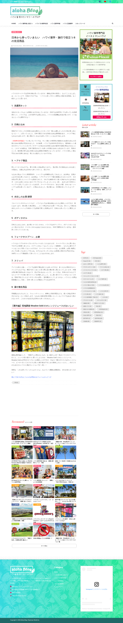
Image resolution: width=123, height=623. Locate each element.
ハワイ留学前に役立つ (26, 23)
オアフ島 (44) (105, 270)
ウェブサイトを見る (96, 76)
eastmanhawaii (97, 608)
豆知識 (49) (86, 321)
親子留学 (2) (86, 318)
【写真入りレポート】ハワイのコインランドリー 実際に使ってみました (22, 501)
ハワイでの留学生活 (41, 23)
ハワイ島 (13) (86, 294)
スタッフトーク (80, 23)
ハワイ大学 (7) (104, 291)
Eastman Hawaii (86, 608)
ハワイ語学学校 (55, 23)
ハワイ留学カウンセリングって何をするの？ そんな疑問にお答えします (101, 143)
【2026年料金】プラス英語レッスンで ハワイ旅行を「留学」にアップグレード (101, 189)
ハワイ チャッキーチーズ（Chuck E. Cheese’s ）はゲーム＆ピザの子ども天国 (43, 520)
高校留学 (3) (97, 321)
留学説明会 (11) (98, 312)
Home (14, 23)
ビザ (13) (105, 297)
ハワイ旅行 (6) (99, 294)
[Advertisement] (79, 10)
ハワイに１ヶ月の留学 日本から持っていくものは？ (65, 519)
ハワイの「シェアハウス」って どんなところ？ (43, 500)
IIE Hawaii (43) (97, 258)
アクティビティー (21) (89, 267)
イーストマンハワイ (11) (89, 270)
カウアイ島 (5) (87, 273)
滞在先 (16, 382)
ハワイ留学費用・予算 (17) (90, 297)
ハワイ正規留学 (68, 23)
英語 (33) (98, 315)
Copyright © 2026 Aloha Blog (18, 620)
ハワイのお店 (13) (104, 285)
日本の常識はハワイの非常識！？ (42, 538)
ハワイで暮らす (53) (88, 285)
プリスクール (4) (87, 300)
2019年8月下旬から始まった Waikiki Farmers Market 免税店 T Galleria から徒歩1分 (22, 462)
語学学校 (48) (98, 318)
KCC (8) (97, 261)
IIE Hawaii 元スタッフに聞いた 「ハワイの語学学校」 (22, 481)
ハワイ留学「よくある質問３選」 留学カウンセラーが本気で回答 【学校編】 (101, 178)
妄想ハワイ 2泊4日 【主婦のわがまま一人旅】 (65, 462)
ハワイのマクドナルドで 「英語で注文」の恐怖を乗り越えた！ (22, 539)
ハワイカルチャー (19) (89, 291)
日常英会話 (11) (103, 309)
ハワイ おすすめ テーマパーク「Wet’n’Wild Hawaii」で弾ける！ (64, 481)
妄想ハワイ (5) (87, 306)
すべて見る (44, 546)
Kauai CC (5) (86, 261)
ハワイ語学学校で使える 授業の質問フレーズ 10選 (43, 462)
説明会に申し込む (102, 117)
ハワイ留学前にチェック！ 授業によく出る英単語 (43, 481)
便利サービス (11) (99, 303)
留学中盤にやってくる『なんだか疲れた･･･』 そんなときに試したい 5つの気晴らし (65, 501)
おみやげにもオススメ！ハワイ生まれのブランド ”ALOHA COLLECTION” (101, 155)
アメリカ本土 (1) (104, 267)
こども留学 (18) (101, 264)
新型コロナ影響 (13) (88, 309)
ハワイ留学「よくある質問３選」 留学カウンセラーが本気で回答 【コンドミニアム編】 (101, 166)
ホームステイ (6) (101, 300)
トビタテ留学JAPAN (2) (89, 282)
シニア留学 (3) (102, 279)
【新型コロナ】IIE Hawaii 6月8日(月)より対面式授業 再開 (22, 519)
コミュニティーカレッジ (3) (90, 276)
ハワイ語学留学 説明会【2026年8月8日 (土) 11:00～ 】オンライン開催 (22, 442)
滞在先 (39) (86, 312)
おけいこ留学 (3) (87, 264)
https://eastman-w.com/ (19, 595)
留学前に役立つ (16, 32)
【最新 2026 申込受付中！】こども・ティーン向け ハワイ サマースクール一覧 (65, 443)
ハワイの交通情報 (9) (89, 288)
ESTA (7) (85, 258)
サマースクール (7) (88, 279)
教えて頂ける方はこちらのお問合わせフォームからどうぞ (31, 377)
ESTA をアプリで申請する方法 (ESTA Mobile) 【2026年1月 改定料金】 (43, 443)
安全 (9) (98, 306)
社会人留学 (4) (87, 315)
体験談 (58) (86, 303)
